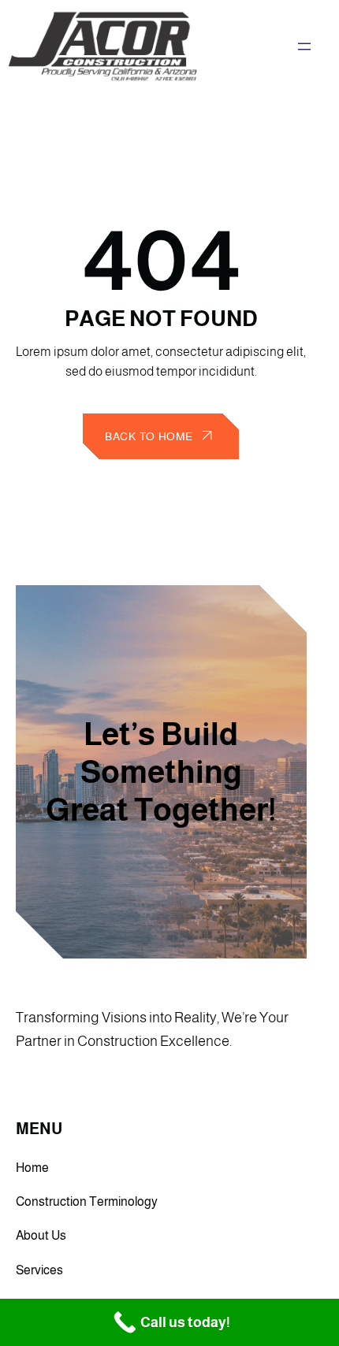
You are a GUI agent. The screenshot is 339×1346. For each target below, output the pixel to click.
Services (39, 1270)
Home (32, 1167)
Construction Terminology (87, 1201)
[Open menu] (304, 46)
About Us (41, 1235)
